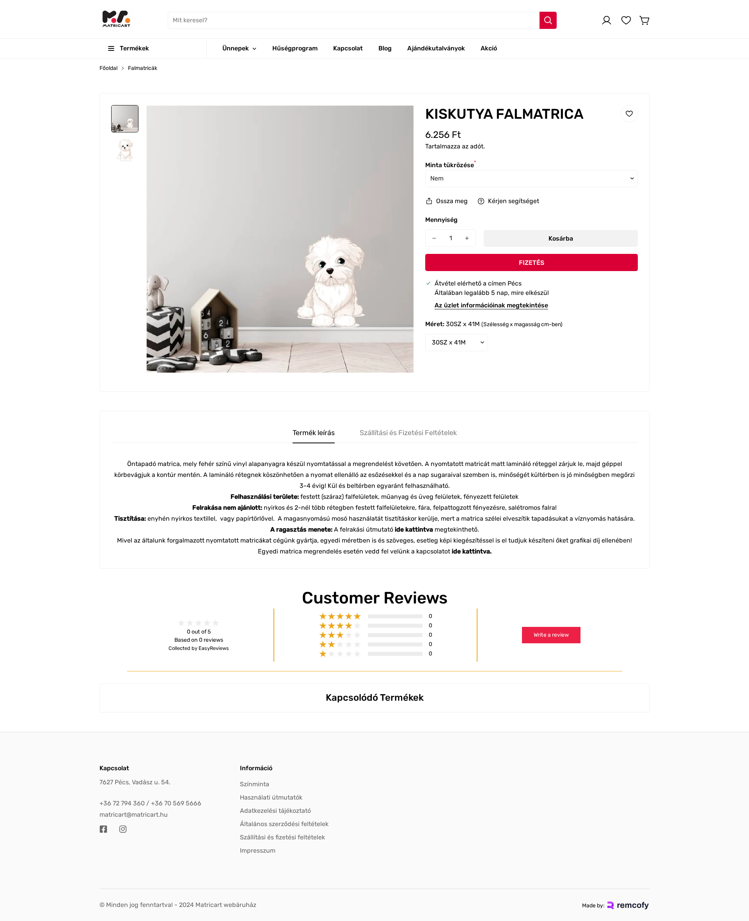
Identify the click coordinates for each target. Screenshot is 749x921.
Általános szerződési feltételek (284, 824)
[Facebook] (103, 829)
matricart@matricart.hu (133, 814)
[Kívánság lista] (626, 20)
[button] (645, 20)
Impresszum (257, 850)
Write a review (551, 635)
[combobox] (362, 20)
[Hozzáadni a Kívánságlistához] (629, 113)
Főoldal (108, 68)
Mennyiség (441, 219)
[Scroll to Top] (734, 878)
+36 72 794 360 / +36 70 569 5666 (150, 803)
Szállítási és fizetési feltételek (282, 837)
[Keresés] (548, 20)
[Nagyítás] (397, 121)
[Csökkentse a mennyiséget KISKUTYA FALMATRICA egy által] (434, 238)
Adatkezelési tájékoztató (275, 810)
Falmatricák (142, 68)
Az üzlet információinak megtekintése (491, 305)
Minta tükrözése (450, 165)
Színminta (254, 784)
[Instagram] (123, 829)
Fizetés (531, 262)
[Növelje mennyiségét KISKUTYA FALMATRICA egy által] (467, 238)
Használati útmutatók (271, 797)
